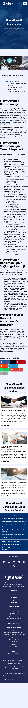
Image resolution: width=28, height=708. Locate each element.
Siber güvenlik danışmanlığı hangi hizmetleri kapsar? (14, 521)
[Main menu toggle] (25, 3)
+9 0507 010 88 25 (14, 639)
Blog (14, 600)
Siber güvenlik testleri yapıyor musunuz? (11, 544)
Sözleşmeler (14, 602)
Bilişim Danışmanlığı (14, 616)
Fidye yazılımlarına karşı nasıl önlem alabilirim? (13, 534)
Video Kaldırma (14, 613)
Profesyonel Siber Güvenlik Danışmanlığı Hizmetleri (15, 92)
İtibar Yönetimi (14, 615)
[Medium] (24, 562)
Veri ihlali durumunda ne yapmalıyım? (11, 537)
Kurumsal (14, 595)
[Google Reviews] (14, 566)
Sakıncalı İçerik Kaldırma (14, 623)
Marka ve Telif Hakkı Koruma (14, 620)
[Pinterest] (19, 562)
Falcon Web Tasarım (18, 679)
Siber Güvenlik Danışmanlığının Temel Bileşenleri (17, 84)
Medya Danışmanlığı (14, 625)
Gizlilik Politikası (7, 660)
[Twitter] (4, 562)
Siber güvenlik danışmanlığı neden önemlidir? (12, 518)
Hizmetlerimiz (12, 28)
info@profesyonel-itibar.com (14, 653)
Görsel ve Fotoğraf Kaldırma (14, 611)
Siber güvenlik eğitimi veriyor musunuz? (11, 541)
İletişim (14, 604)
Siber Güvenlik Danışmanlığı (12, 81)
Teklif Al (14, 599)
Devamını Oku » (5, 425)
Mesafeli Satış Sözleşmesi (18, 662)
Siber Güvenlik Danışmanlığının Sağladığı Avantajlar (15, 88)
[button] (5, 362)
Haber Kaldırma (14, 610)
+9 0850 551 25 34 (14, 641)
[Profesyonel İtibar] (7, 3)
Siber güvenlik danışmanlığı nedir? (10, 515)
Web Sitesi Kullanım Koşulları (14, 663)
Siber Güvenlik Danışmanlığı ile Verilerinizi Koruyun (13, 482)
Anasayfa (6, 28)
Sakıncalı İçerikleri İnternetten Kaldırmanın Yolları (13, 410)
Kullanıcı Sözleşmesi (17, 660)
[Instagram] (9, 562)
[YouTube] (14, 562)
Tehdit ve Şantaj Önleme (14, 621)
